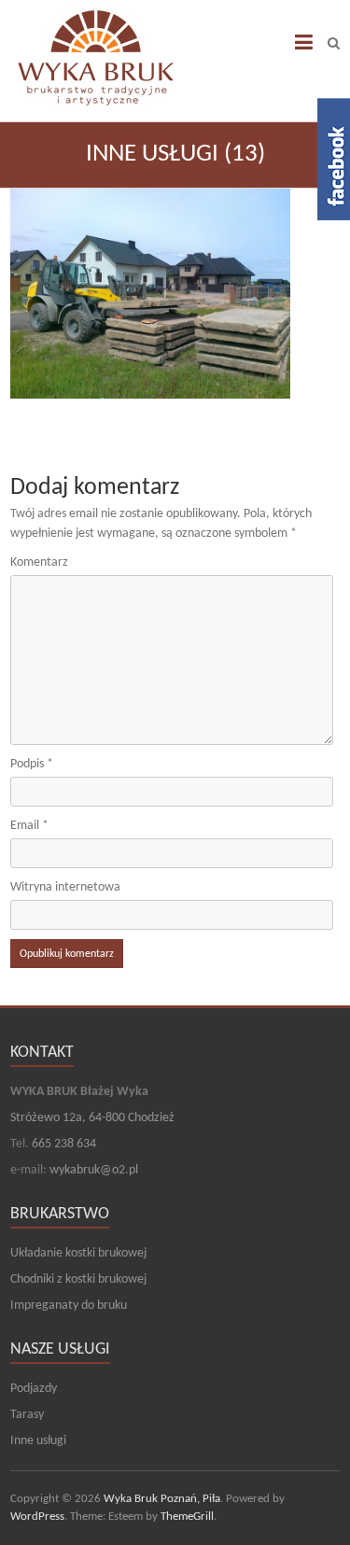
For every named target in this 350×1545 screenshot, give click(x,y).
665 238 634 (64, 1144)
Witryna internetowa (65, 887)
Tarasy (27, 1415)
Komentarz (39, 562)
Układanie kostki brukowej (78, 1253)
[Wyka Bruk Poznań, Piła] (96, 56)
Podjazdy (33, 1389)
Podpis (31, 764)
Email (29, 826)
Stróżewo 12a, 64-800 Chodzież (92, 1118)
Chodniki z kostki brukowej (78, 1279)
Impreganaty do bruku (68, 1306)
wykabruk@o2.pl (93, 1170)
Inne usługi (38, 1441)
